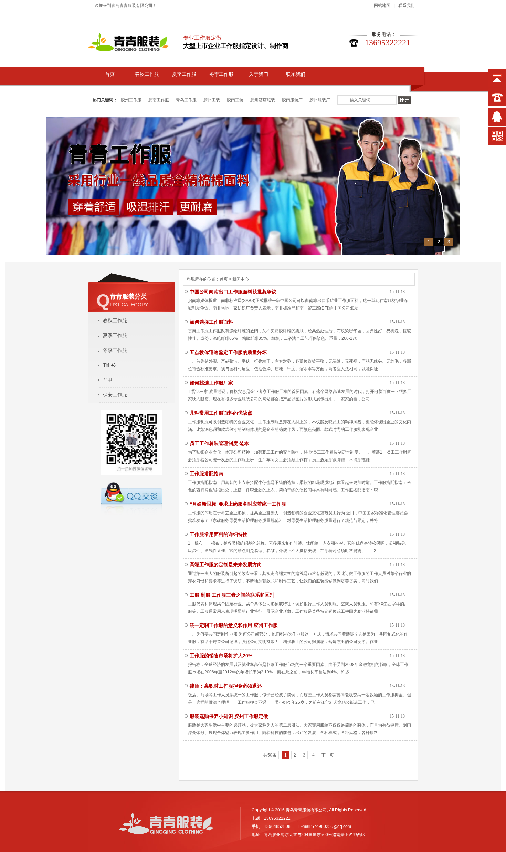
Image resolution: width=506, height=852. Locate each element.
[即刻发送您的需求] (131, 513)
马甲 (108, 380)
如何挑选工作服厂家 (211, 382)
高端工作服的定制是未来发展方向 (226, 564)
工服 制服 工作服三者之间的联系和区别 (232, 595)
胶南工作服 (158, 100)
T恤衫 (109, 365)
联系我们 (406, 5)
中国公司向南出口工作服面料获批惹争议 (233, 291)
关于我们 (258, 74)
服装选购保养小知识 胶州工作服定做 (229, 716)
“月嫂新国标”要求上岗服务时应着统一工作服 (238, 504)
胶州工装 (211, 100)
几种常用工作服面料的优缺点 (221, 413)
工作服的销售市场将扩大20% (221, 655)
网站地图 (382, 5)
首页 (110, 74)
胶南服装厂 (292, 100)
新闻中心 (240, 279)
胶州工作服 (131, 100)
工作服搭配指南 (206, 473)
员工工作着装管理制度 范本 (219, 443)
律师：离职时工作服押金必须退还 (226, 686)
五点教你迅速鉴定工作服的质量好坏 (228, 352)
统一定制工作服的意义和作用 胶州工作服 (234, 625)
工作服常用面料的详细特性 (218, 534)
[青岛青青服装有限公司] (166, 835)
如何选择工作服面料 (211, 322)
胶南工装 (235, 100)
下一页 (327, 755)
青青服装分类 (128, 296)
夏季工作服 (184, 74)
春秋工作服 (147, 74)
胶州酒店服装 (262, 100)
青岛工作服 (186, 100)
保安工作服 (115, 394)
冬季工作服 (221, 74)
